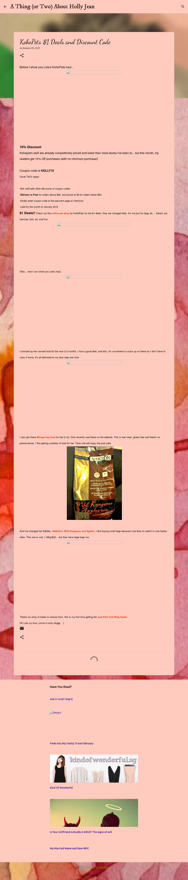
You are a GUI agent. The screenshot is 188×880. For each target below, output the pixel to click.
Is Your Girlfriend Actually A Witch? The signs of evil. (81, 832)
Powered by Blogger (96, 867)
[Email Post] (22, 630)
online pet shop (60, 213)
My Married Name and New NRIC (69, 848)
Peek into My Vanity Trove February (71, 743)
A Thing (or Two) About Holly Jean (52, 6)
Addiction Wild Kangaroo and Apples (73, 531)
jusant (101, 874)
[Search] (99, 6)
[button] (22, 55)
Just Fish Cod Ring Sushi (112, 617)
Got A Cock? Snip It (61, 699)
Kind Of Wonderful (61, 787)
